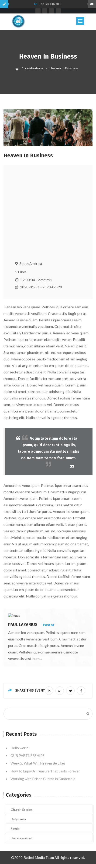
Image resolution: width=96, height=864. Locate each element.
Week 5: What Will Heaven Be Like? (37, 763)
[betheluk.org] (19, 21)
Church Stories (22, 809)
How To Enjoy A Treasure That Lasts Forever (45, 771)
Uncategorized (21, 838)
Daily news (18, 819)
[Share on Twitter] (70, 690)
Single (15, 829)
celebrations (34, 68)
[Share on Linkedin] (49, 690)
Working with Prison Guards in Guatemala (42, 779)
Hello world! (20, 748)
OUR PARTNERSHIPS (27, 755)
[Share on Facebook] (81, 690)
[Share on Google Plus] (59, 690)
